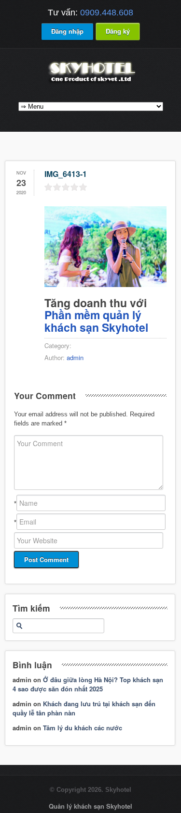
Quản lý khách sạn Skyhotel (90, 806)
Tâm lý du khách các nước (82, 727)
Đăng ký (118, 31)
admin (75, 357)
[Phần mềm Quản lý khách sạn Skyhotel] (90, 83)
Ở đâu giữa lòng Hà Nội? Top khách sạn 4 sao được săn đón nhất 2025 (88, 684)
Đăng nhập (67, 31)
